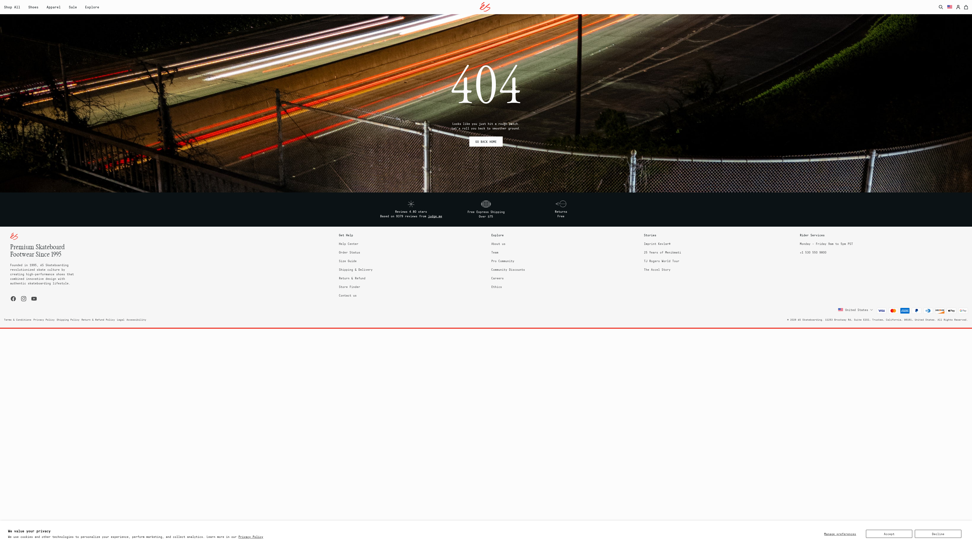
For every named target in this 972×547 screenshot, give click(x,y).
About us (498, 244)
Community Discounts (508, 269)
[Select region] (949, 7)
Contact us (348, 295)
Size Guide (348, 261)
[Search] (941, 7)
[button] (33, 7)
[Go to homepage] (485, 7)
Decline (938, 534)
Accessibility (136, 319)
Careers (497, 278)
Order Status (349, 252)
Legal (121, 319)
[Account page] (958, 7)
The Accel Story (657, 269)
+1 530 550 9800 (813, 252)
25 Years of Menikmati (662, 252)
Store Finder (349, 287)
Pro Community (502, 261)
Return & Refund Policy (98, 319)
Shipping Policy (68, 319)
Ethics (496, 287)
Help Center (348, 244)
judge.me (435, 216)
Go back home (486, 142)
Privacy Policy (250, 537)
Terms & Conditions (17, 319)
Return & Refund (352, 278)
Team (494, 252)
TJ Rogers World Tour (661, 261)
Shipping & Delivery (356, 269)
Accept (889, 534)
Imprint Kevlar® (657, 244)
